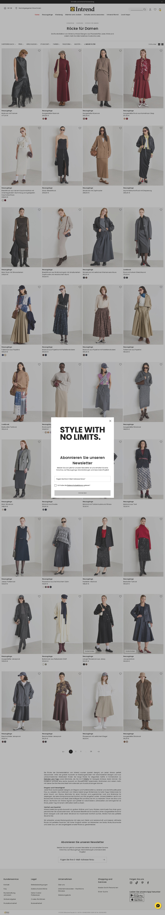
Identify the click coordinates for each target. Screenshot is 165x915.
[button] (158, 905)
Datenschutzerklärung (75, 485)
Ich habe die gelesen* (73, 485)
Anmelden (82, 493)
